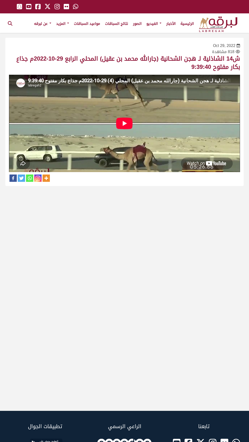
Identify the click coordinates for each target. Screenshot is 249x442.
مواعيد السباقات (87, 23)
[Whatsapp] (29, 178)
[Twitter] (21, 178)
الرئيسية (187, 23)
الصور (137, 23)
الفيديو (152, 23)
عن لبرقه (41, 23)
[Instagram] (38, 178)
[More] (46, 178)
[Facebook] (13, 178)
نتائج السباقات (116, 23)
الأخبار (171, 23)
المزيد (61, 23)
